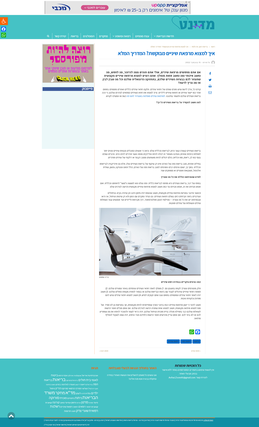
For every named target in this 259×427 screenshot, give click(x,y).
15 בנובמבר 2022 (193, 62)
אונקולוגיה (77, 376)
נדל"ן (46, 425)
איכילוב (70, 376)
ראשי (213, 47)
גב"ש (87, 420)
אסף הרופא (62, 375)
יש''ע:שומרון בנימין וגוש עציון (74, 420)
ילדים (94, 393)
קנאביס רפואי (92, 406)
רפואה (75, 407)
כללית (88, 393)
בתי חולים (89, 385)
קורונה (56, 402)
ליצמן (78, 393)
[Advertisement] (150, 128)
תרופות (67, 411)
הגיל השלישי (87, 388)
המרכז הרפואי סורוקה (71, 388)
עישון (73, 402)
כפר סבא (52, 425)
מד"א (70, 392)
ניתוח (78, 398)
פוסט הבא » (103, 351)
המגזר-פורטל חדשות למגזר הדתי (162, 420)
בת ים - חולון (94, 420)
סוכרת (63, 398)
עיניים (78, 403)
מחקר (60, 392)
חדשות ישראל (61, 425)
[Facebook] (4, 29)
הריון (58, 388)
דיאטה (82, 384)
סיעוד (96, 402)
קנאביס (48, 402)
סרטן (84, 402)
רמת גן (101, 420)
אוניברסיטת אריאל (90, 375)
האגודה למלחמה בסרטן (65, 384)
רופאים (82, 406)
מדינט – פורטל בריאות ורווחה (133, 420)
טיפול (52, 388)
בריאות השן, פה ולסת (200, 47)
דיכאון (78, 385)
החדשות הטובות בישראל (113, 420)
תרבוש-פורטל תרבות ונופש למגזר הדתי (189, 420)
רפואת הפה (186, 341)
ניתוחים (70, 398)
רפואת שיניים (173, 341)
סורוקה (54, 398)
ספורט (91, 403)
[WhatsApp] (4, 35)
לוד (88, 425)
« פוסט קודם (196, 351)
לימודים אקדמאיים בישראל (76, 425)
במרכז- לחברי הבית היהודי (54, 420)
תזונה (73, 411)
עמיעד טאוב (65, 402)
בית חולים (84, 380)
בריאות (196, 341)
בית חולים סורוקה (72, 380)
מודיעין (147, 420)
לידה (83, 393)
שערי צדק (82, 410)
